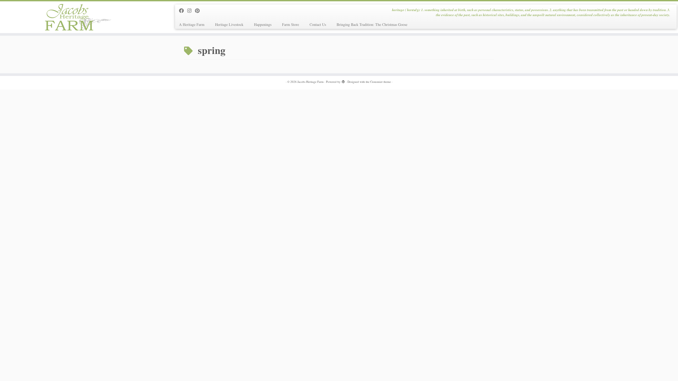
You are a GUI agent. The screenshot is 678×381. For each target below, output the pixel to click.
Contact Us (318, 24)
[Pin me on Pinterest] (199, 10)
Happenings (262, 24)
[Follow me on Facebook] (183, 10)
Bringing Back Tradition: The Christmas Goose (372, 24)
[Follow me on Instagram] (191, 10)
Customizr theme (380, 82)
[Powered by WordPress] (343, 81)
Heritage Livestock (229, 24)
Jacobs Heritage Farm (310, 82)
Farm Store (290, 24)
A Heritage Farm (191, 24)
